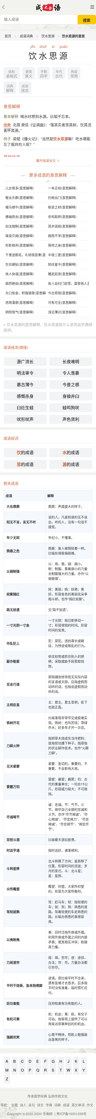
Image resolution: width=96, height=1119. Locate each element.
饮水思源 (48, 35)
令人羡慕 (70, 373)
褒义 (28, 74)
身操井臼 (70, 396)
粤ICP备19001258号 (71, 1113)
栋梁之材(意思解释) (62, 207)
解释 (10, 88)
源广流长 (25, 361)
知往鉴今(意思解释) (62, 264)
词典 (57, 1104)
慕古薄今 (25, 384)
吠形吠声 (25, 419)
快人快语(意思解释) (19, 273)
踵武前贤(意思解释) (62, 273)
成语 (66, 1104)
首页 (8, 35)
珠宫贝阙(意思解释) (19, 235)
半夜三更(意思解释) (62, 254)
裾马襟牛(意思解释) (19, 207)
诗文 (40, 1104)
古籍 (14, 1104)
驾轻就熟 (13, 911)
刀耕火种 (13, 745)
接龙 (25, 88)
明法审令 (25, 373)
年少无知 (13, 537)
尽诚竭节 (13, 816)
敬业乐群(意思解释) (19, 197)
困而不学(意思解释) (62, 235)
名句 (31, 1104)
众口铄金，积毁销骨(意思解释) (25, 292)
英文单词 (78, 1104)
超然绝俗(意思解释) (19, 283)
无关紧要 (13, 766)
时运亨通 (13, 850)
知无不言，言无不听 (21, 522)
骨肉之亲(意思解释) (62, 245)
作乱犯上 (13, 643)
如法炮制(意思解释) (19, 226)
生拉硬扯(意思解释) (19, 264)
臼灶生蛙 (25, 407)
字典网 (47, 1113)
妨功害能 (13, 1003)
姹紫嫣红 (13, 594)
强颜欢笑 (13, 1037)
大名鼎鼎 (13, 506)
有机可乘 (13, 1018)
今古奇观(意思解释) (62, 292)
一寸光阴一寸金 (18, 625)
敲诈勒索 (13, 661)
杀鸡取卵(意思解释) (62, 216)
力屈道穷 (13, 962)
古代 (59, 74)
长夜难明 (70, 361)
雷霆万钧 (13, 786)
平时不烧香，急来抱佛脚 (24, 985)
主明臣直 (13, 704)
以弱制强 (13, 571)
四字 (44, 74)
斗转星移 (13, 868)
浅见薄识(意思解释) (62, 312)
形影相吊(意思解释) (19, 245)
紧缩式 (11, 74)
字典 (49, 1104)
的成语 (25, 452)
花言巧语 (13, 684)
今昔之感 (70, 384)
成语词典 (26, 35)
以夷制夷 (13, 939)
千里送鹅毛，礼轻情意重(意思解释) (25, 254)
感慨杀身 (25, 396)
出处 (7, 124)
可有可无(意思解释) (62, 302)
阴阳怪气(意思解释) (19, 312)
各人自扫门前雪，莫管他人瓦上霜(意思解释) (68, 283)
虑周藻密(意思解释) (19, 302)
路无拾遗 (13, 609)
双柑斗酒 (13, 839)
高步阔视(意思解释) (62, 226)
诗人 (23, 1104)
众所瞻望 (13, 888)
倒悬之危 (13, 550)
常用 (74, 74)
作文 (90, 1104)
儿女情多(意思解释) (19, 188)
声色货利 (70, 419)
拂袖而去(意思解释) (19, 216)
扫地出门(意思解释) (62, 197)
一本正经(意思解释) (62, 188)
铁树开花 (13, 722)
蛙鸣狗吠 (70, 407)
